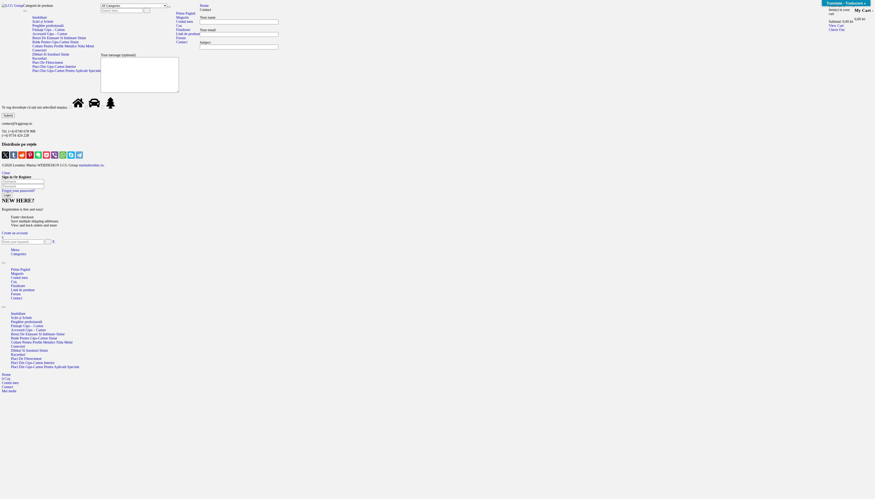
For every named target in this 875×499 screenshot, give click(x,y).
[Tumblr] (13, 155)
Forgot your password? (18, 191)
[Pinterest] (30, 155)
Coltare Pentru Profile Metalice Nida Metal (41, 342)
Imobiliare (18, 314)
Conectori (18, 346)
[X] (5, 155)
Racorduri (18, 354)
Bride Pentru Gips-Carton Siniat (34, 338)
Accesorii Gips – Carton (28, 330)
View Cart (836, 26)
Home (204, 6)
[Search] (147, 10)
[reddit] (22, 155)
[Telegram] (79, 155)
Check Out (836, 30)
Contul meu (19, 278)
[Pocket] (46, 155)
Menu (15, 250)
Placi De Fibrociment (26, 359)
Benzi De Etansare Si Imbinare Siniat (37, 334)
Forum (16, 294)
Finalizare (18, 286)
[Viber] (54, 155)
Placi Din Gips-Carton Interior (32, 363)
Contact (16, 298)
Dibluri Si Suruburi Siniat (29, 350)
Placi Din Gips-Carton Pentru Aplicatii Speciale (45, 367)
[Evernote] (38, 155)
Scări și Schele (21, 318)
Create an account (15, 233)
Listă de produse (23, 290)
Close (6, 173)
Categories (18, 254)
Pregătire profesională (26, 322)
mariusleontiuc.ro (91, 165)
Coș (14, 282)
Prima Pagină (20, 269)
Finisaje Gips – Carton (27, 326)
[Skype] (71, 155)
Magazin (17, 273)
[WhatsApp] (63, 155)
